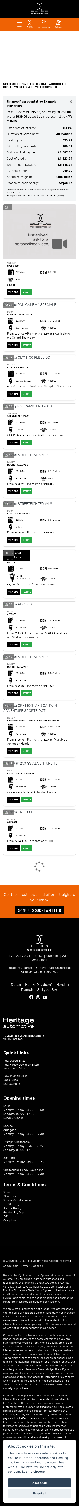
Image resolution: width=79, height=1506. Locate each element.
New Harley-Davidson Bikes (21, 1065)
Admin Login (10, 1266)
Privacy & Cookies (32, 1266)
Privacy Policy (12, 1208)
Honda (61, 984)
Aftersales (10, 1196)
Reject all (39, 1493)
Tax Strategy (11, 1204)
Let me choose (33, 1471)
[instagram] (39, 997)
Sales (7, 1192)
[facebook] (32, 997)
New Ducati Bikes (14, 1061)
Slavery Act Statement (17, 1200)
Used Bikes (10, 1080)
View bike (13, 292)
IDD (5, 1216)
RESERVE (27, 292)
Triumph (27, 990)
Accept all (39, 1482)
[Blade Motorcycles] (39, 9)
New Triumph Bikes (15, 1076)
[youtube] (46, 997)
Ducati (16, 984)
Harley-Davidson (38, 984)
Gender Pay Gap (13, 1212)
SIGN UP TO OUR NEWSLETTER (39, 910)
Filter (67, 38)
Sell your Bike (47, 990)
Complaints (10, 1220)
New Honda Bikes (14, 1068)
